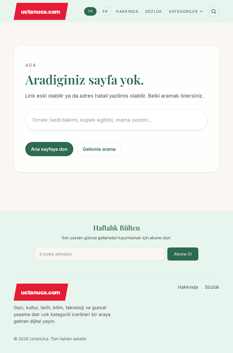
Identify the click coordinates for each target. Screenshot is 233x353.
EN (105, 11)
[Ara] (213, 11)
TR (90, 11)
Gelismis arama (99, 149)
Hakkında (127, 11)
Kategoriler (183, 11)
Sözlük (153, 11)
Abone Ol (183, 253)
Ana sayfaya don (49, 149)
